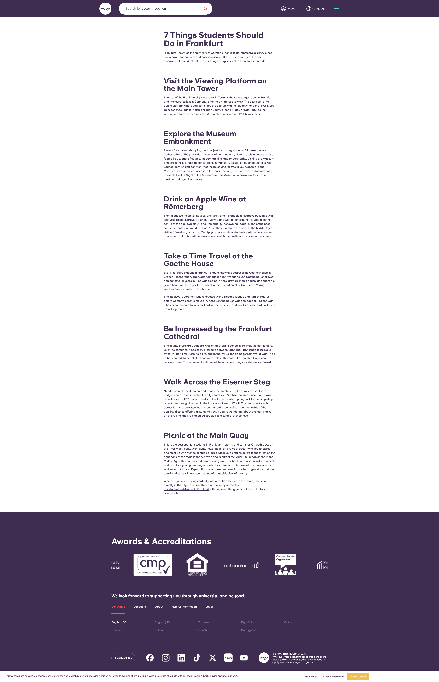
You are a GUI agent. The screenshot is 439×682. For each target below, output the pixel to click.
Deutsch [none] (116, 630)
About (159, 606)
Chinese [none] (203, 622)
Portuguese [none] (248, 630)
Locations (140, 606)
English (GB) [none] (119, 622)
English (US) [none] (163, 622)
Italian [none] (159, 630)
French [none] (202, 630)
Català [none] (288, 622)
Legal (209, 606)
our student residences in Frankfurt (186, 489)
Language (118, 606)
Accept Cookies (358, 676)
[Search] (205, 8)
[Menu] (336, 8)
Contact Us (123, 658)
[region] (219, 676)
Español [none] (246, 622)
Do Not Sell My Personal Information (325, 676)
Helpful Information (184, 606)
